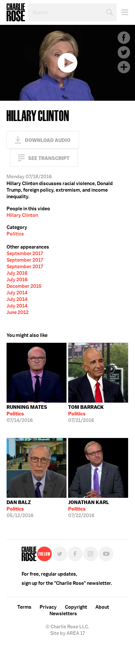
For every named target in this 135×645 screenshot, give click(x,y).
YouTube (106, 554)
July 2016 (17, 273)
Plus (124, 67)
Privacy (48, 607)
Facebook (124, 37)
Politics (15, 234)
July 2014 (17, 292)
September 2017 (25, 253)
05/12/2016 (20, 509)
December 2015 (24, 286)
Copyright (76, 607)
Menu (122, 12)
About (102, 607)
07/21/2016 (86, 414)
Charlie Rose (16, 12)
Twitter (124, 52)
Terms (24, 607)
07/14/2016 (27, 414)
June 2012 (18, 312)
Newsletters (63, 613)
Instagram (90, 554)
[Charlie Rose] (29, 554)
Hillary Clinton (22, 215)
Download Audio (47, 140)
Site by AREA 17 (67, 633)
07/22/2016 (88, 509)
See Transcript (48, 158)
